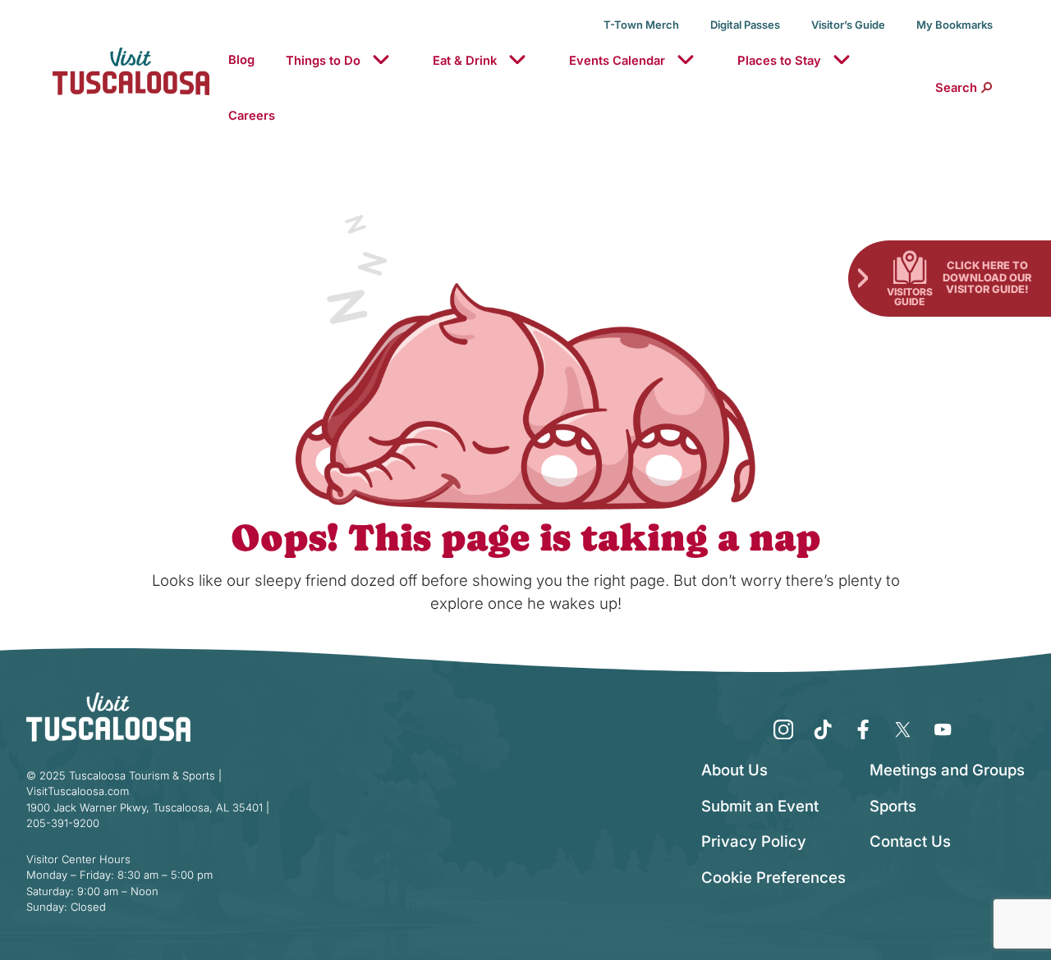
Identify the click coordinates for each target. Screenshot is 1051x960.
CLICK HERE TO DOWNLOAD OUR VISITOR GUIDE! (987, 277)
